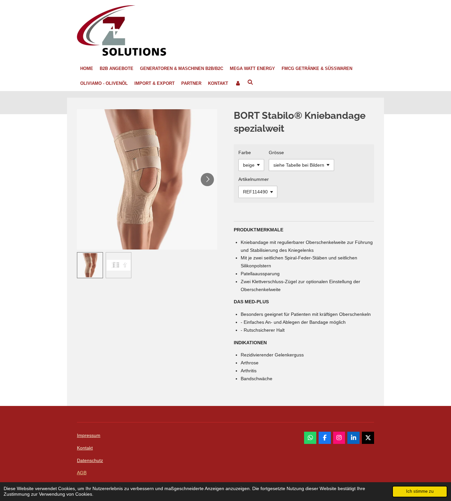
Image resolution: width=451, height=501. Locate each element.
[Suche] (250, 82)
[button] (90, 265)
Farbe (244, 152)
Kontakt (85, 448)
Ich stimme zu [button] (420, 491)
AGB (82, 472)
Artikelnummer (253, 179)
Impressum (88, 435)
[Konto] (237, 83)
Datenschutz (90, 460)
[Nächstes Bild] (207, 179)
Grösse (276, 152)
